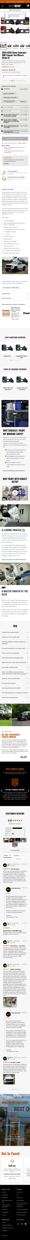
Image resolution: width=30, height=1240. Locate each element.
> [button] (20, 1089)
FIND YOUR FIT (22, 143)
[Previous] (2, 715)
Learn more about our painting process (14, 559)
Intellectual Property (22, 1212)
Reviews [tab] (6, 855)
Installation (6, 298)
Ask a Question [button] (15, 850)
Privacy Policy (20, 1200)
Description (6, 293)
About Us (4, 1192)
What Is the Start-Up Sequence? (11, 653)
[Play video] (15, 493)
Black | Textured (9, 93)
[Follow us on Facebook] (18, 1224)
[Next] (27, 347)
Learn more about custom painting (14, 470)
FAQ (18, 1195)
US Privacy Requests (22, 1209)
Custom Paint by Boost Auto (6, 1205)
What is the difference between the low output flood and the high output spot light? (14, 672)
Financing (19, 1197)
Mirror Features (8, 189)
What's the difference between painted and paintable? (14, 642)
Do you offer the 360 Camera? (10, 667)
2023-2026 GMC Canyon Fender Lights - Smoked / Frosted (16, 309)
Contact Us (19, 1192)
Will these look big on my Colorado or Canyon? (14, 692)
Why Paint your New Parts (7, 1201)
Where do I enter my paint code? (11, 678)
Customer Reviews (7, 1225)
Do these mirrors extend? (9, 683)
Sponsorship (5, 1212)
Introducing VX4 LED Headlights (15, 1)
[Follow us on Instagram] (22, 1224)
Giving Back (5, 1195)
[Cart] (27, 6)
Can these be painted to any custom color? (13, 648)
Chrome (23, 101)
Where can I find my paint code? (11, 637)
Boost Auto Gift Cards (7, 1227)
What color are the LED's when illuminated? (14, 662)
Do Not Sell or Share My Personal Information (22, 1204)
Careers (4, 1215)
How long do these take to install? (11, 688)
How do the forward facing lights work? (13, 657)
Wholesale (4, 1197)
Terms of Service (21, 1215)
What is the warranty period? (10, 697)
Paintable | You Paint (10, 97)
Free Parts (4, 1230)
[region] (15, 350)
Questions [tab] (16, 855)
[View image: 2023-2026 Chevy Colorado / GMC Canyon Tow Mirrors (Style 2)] (3, 46)
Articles (4, 1222)
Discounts (4, 1209)
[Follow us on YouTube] (25, 1224)
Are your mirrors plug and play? (10, 632)
